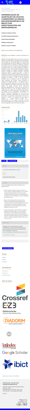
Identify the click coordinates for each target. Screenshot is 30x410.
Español (4, 259)
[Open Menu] (2, 2)
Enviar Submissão (8, 248)
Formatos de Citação (9, 234)
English (4, 257)
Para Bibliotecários (6, 275)
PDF (4, 160)
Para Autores (5, 273)
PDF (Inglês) (12, 160)
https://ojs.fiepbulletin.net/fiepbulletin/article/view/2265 (15, 232)
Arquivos (7, 8)
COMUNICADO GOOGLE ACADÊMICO (10, 376)
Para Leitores (5, 271)
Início (2, 8)
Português (4, 261)
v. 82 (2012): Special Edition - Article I (10, 9)
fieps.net (5, 393)
